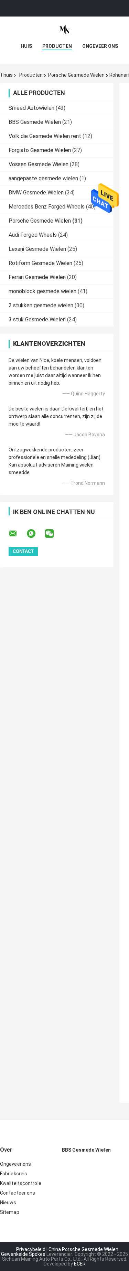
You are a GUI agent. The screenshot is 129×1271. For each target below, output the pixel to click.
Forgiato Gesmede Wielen (40, 150)
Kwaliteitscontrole (20, 1183)
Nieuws (8, 1202)
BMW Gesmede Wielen (36, 192)
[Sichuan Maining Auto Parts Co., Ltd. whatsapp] (35, 533)
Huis (26, 46)
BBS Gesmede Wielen (35, 122)
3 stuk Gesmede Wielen (37, 319)
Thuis (6, 75)
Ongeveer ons (100, 46)
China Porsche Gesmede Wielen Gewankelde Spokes (59, 1252)
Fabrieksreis (13, 1173)
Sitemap (9, 1212)
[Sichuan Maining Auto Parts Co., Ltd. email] (17, 533)
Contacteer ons (17, 1193)
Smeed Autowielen (31, 108)
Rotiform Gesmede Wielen (40, 263)
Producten (57, 46)
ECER (80, 1264)
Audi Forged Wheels (33, 235)
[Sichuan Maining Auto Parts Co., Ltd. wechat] (53, 533)
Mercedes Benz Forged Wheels (47, 206)
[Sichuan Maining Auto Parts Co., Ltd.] (65, 30)
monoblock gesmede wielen (42, 291)
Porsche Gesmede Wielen (76, 75)
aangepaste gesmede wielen (43, 178)
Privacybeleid (30, 1249)
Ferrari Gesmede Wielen (37, 277)
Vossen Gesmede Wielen (38, 164)
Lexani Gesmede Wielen (37, 249)
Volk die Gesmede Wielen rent (45, 136)
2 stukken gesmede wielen (41, 305)
